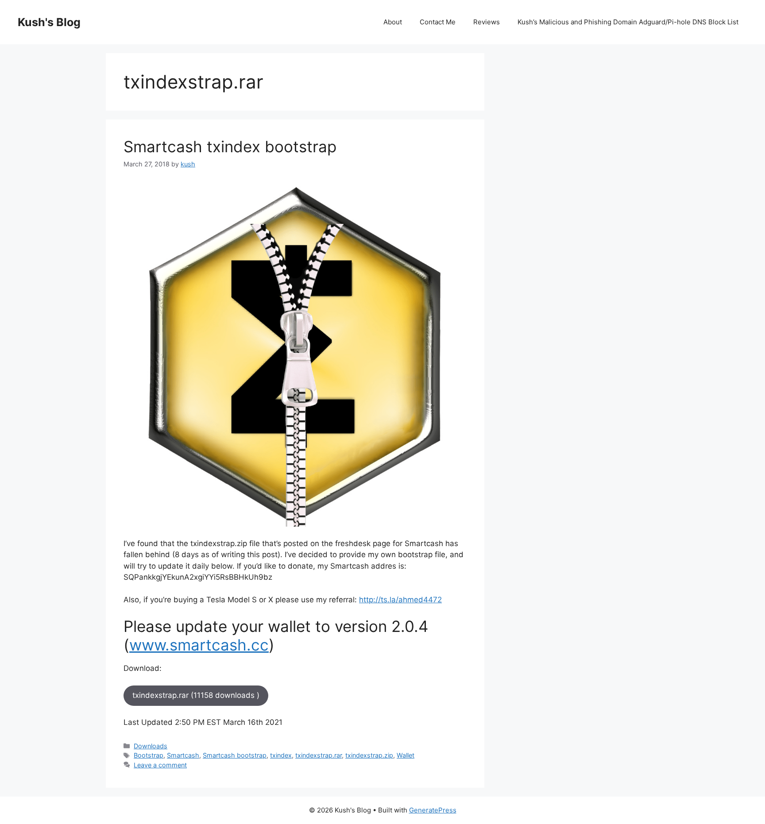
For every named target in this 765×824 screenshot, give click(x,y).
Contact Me (438, 22)
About (392, 22)
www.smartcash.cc (199, 644)
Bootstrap (148, 755)
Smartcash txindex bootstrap (230, 146)
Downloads (150, 746)
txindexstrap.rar (318, 755)
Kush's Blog (49, 22)
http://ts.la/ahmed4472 (400, 599)
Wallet (405, 755)
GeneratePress (432, 810)
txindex (281, 755)
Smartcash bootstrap (235, 755)
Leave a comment (160, 765)
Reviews (486, 22)
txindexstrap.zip (369, 755)
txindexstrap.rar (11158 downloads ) (195, 695)
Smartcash (183, 755)
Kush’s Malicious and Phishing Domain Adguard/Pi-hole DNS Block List (628, 22)
